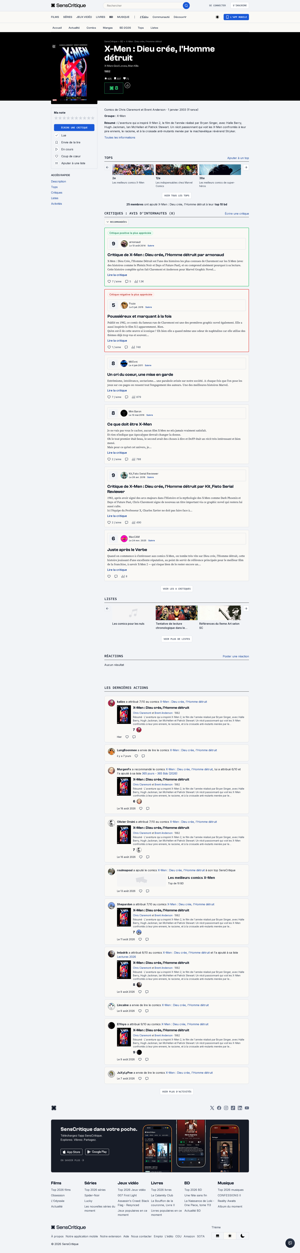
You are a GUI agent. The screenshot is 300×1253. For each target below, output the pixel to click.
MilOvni (133, 361)
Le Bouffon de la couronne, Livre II (163, 1203)
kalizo (121, 701)
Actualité (56, 1206)
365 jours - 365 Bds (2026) (159, 773)
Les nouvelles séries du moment (99, 1208)
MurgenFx (124, 769)
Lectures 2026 (126, 956)
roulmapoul (124, 870)
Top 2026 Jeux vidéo (132, 1189)
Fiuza (132, 303)
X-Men (121, 116)
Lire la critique (117, 275)
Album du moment (230, 1206)
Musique (226, 1183)
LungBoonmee (127, 750)
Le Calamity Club (162, 1195)
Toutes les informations (119, 137)
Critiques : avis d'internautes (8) (139, 213)
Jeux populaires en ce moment (132, 1213)
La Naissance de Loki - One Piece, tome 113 (199, 1203)
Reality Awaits (227, 1201)
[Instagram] (226, 1109)
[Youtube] (247, 1109)
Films (56, 1183)
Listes (110, 599)
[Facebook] (219, 1109)
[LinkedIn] (240, 1109)
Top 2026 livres (161, 1189)
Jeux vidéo (128, 1183)
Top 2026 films (61, 1189)
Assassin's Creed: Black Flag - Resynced (133, 1203)
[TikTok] (233, 1109)
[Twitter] (212, 1109)
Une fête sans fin (195, 1195)
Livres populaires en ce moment (166, 1213)
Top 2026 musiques (231, 1189)
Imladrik (122, 952)
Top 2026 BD (193, 1189)
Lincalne (123, 1005)
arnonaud (135, 241)
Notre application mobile (82, 1236)
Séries (90, 1183)
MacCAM (134, 536)
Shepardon (124, 904)
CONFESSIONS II (229, 1195)
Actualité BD (192, 1210)
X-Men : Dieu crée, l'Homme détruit (144, 41)
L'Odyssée (57, 1201)
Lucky (88, 1201)
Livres (157, 1183)
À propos (57, 1236)
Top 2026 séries (95, 1189)
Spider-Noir (92, 1195)
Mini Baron (135, 411)
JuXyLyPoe (125, 1072)
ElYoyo (121, 1024)
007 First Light (127, 1195)
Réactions (113, 656)
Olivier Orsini (126, 821)
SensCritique (111, 41)
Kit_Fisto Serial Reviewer (143, 473)
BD (121, 41)
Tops (108, 157)
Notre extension (110, 1236)
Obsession (58, 1195)
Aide (126, 1236)
